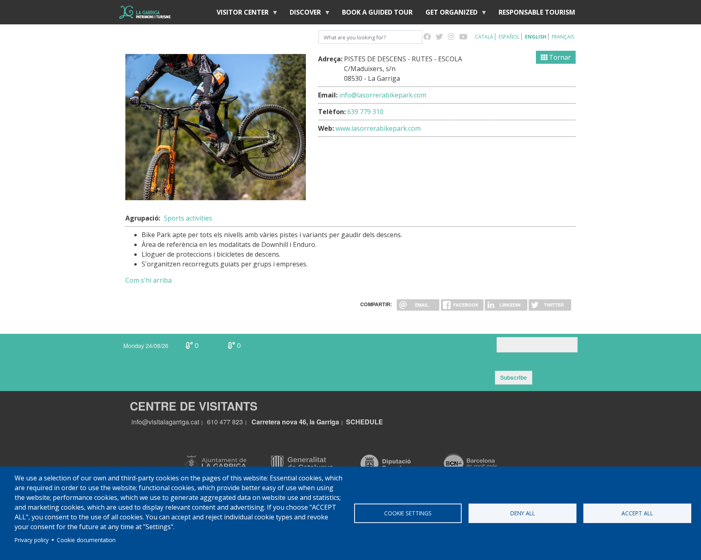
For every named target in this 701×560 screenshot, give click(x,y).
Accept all (637, 513)
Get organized (448, 14)
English (535, 36)
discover (302, 14)
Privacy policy (32, 540)
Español (509, 36)
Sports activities (188, 218)
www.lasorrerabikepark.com (378, 128)
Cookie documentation (86, 540)
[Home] (145, 12)
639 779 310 (365, 111)
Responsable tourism (537, 12)
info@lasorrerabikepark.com (382, 95)
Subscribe (513, 377)
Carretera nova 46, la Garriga (295, 421)
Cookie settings (408, 513)
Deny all (522, 513)
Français (563, 36)
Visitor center (239, 14)
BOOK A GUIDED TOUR (377, 12)
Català (484, 36)
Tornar (559, 57)
